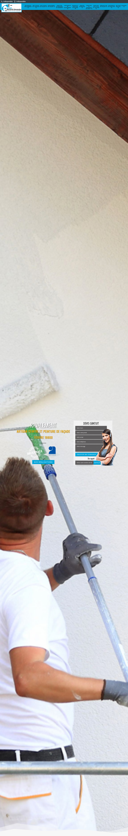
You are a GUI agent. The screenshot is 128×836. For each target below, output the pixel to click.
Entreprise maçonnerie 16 (28, 6)
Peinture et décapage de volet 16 (89, 7)
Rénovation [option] (43, 425)
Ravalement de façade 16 (51, 6)
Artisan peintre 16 (118, 6)
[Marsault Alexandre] (11, 7)
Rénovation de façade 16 (103, 6)
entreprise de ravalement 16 (67, 7)
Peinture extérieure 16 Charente (59, 6)
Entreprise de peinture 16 (111, 6)
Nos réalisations (43, 462)
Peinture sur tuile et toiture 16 (96, 7)
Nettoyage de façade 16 (43, 6)
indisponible (8, 1)
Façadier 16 (123, 6)
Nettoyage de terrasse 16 (36, 6)
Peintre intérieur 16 (82, 6)
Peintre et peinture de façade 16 (75, 7)
